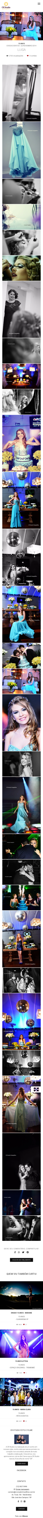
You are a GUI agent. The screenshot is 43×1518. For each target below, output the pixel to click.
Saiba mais (22, 1463)
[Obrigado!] (15, 116)
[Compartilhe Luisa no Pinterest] (28, 1252)
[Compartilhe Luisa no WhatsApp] (19, 1252)
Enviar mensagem (22, 1489)
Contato (21, 1509)
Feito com (21, 1516)
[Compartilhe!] (21, 116)
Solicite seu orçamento (21, 1260)
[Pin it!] (28, 116)
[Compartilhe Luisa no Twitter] (23, 1252)
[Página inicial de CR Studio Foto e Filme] (6, 6)
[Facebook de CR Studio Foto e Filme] (18, 1501)
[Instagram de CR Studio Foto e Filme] (21, 1501)
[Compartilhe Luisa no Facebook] (15, 1252)
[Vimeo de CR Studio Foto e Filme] (24, 1501)
